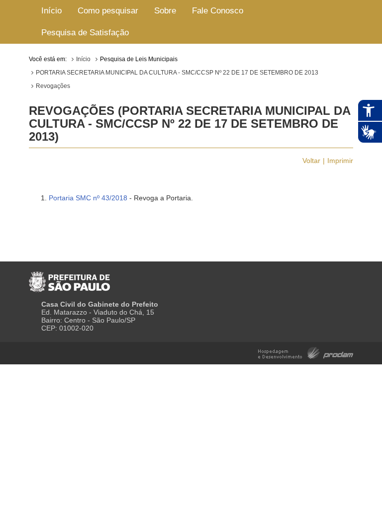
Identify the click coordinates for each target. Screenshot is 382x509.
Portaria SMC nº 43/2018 (88, 198)
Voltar (311, 161)
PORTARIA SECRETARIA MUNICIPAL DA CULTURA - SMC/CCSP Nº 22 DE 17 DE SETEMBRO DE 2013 (177, 72)
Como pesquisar (108, 10)
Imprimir (340, 161)
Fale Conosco (217, 10)
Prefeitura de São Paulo (69, 277)
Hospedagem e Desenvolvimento (305, 352)
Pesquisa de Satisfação (85, 32)
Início (51, 10)
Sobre (165, 10)
